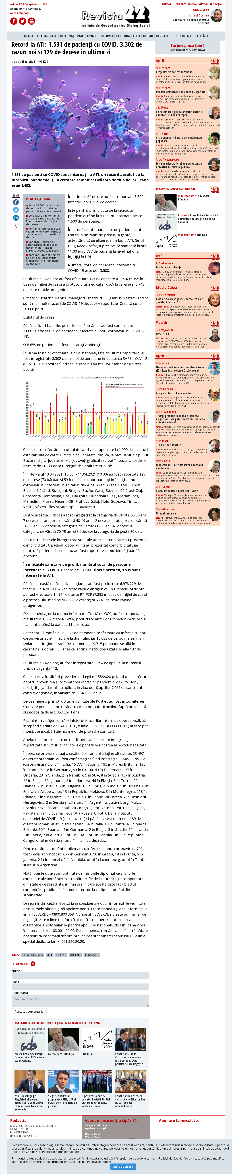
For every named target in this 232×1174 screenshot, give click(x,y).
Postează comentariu (29, 1012)
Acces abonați (19, 13)
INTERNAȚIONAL (72, 36)
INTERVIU (106, 36)
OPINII (91, 36)
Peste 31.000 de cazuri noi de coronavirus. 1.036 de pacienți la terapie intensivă (43, 208)
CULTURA (123, 36)
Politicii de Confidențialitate (60, 1152)
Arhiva (192, 4)
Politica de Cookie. (99, 1162)
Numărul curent (174, 4)
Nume (16, 971)
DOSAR (148, 36)
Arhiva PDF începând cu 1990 (28, 4)
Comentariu (20, 993)
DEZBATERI (163, 36)
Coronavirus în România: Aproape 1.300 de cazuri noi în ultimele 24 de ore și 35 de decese (43, 220)
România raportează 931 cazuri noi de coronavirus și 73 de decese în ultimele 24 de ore (43, 233)
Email (15, 982)
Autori (203, 4)
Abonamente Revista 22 (25, 8)
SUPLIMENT (183, 36)
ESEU (136, 36)
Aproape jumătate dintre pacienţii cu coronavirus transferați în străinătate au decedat (43, 259)
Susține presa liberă (187, 47)
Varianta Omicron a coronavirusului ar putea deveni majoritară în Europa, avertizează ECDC (42, 246)
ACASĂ (28, 36)
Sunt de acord (123, 1167)
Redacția (216, 4)
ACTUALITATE (47, 36)
